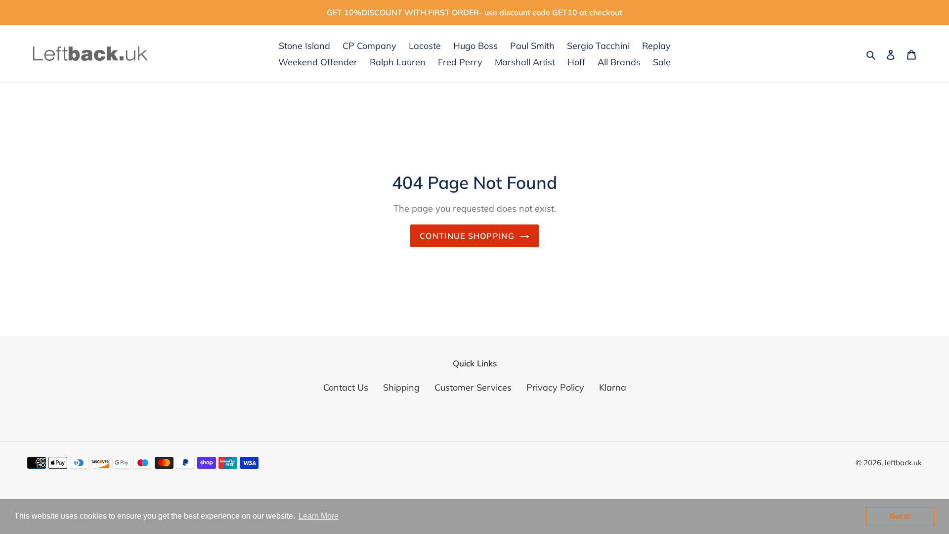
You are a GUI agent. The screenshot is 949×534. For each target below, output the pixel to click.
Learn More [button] (319, 516)
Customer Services (473, 387)
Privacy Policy (555, 387)
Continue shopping (467, 236)
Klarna (612, 387)
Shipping (401, 387)
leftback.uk (903, 462)
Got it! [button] (900, 516)
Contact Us (345, 387)
